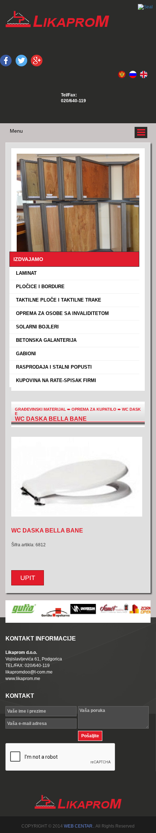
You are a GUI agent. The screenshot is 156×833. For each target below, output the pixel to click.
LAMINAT (25, 273)
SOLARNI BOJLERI (36, 327)
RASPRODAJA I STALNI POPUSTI (52, 367)
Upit (27, 577)
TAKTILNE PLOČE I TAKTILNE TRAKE (57, 300)
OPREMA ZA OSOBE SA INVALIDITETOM (61, 313)
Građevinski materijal (40, 409)
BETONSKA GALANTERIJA (45, 340)
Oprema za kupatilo (94, 409)
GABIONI (24, 353)
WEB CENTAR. (79, 826)
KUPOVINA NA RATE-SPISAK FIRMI (54, 380)
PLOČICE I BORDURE (39, 286)
